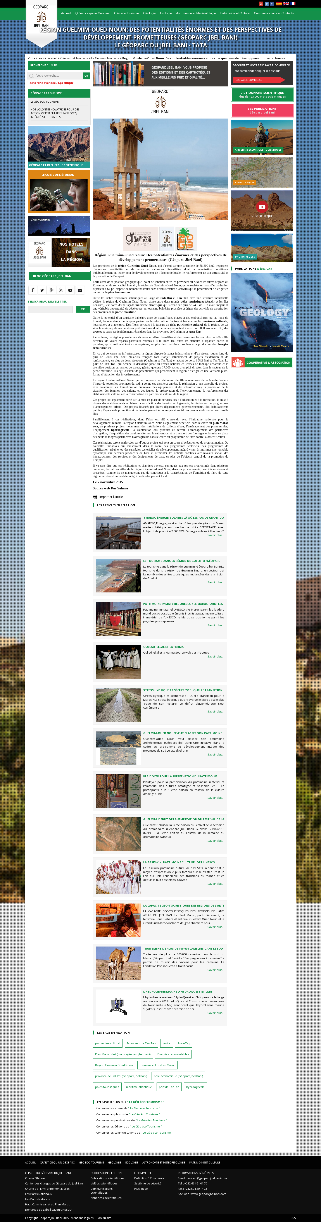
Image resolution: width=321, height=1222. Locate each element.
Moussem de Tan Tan (141, 1043)
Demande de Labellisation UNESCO (48, 1210)
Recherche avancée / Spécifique (51, 83)
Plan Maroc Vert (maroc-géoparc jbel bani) (122, 1054)
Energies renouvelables (173, 1054)
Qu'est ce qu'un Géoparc (92, 13)
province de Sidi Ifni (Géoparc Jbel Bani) (121, 1076)
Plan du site (103, 1218)
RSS (293, 1218)
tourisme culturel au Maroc (157, 1065)
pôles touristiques (107, 1087)
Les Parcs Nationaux (38, 1194)
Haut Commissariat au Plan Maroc (47, 1204)
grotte (167, 1043)
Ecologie (166, 13)
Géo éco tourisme (126, 13)
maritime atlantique (139, 1087)
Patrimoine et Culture (235, 13)
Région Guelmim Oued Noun (114, 1065)
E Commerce (143, 1173)
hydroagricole (195, 1087)
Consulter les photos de (128, 1114)
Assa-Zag (184, 1043)
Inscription (141, 1189)
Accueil (66, 13)
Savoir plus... (215, 535)
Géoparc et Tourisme (74, 58)
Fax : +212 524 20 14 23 (192, 1189)
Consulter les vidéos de (128, 1108)
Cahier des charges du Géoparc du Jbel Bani (54, 1183)
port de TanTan (169, 1087)
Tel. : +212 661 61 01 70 (192, 1183)
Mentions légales (82, 1218)
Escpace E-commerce (249, 79)
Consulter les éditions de (129, 1126)
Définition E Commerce (149, 1178)
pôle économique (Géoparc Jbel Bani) (178, 1076)
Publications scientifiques (107, 1178)
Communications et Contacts (274, 13)
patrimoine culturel (107, 1043)
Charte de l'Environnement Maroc (47, 1189)
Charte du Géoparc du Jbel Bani (48, 1173)
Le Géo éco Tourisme (105, 58)
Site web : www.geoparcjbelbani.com (202, 1194)
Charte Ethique (35, 1178)
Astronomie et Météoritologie (196, 13)
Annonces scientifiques (106, 1198)
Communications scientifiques (102, 1190)
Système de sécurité (147, 1183)
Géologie (149, 13)
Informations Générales (196, 1173)
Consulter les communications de (134, 1132)
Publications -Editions (107, 1173)
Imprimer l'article (111, 497)
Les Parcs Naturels (37, 1199)
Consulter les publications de (131, 1120)
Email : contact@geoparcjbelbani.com (202, 1178)
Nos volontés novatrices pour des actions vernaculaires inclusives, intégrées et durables (55, 113)
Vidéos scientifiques (104, 1183)
